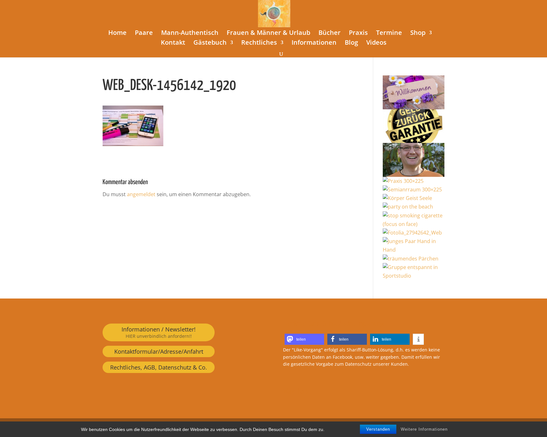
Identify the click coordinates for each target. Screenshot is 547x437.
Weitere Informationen (424, 429)
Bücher (329, 33)
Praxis (358, 33)
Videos (376, 43)
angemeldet (141, 194)
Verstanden (378, 429)
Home (117, 33)
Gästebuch (210, 43)
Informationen (314, 43)
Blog (351, 43)
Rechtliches (259, 43)
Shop (417, 33)
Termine (389, 33)
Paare (144, 33)
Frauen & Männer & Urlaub (268, 33)
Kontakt (173, 43)
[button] (304, 339)
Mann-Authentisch (189, 33)
